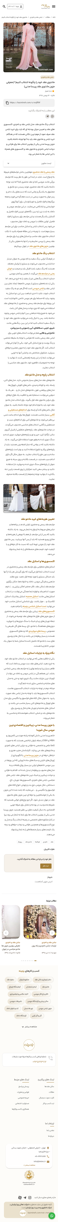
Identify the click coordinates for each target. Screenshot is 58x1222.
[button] (54, 6)
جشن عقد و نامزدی (36, 17)
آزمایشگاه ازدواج (15, 987)
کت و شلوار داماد (12, 1008)
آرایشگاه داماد (21, 1015)
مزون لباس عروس (45, 1008)
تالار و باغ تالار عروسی (41, 994)
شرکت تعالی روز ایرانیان (20, 1204)
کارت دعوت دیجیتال (46, 1098)
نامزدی (45, 842)
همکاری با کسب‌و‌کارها (20, 1109)
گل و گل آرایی (37, 1015)
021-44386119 (40, 1156)
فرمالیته (37, 842)
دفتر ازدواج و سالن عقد (43, 979)
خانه (54, 17)
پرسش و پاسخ (24, 1086)
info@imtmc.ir (40, 1161)
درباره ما (51, 1136)
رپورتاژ (20, 842)
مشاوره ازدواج (24, 979)
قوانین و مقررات (23, 1092)
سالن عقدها (49, 1086)
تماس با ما (50, 1130)
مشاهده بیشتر (31, 1026)
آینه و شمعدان (31, 987)
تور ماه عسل (28, 1008)
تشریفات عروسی (16, 1001)
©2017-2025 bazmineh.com (40, 1213)
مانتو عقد (28, 842)
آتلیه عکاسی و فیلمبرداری (19, 994)
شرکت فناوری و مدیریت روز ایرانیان (39, 1207)
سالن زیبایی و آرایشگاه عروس (37, 1001)
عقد (52, 842)
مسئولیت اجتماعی (22, 1103)
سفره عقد (10, 979)
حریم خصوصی (23, 1098)
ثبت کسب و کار (48, 1103)
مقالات (47, 17)
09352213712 (39, 1062)
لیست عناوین (46, 163)
